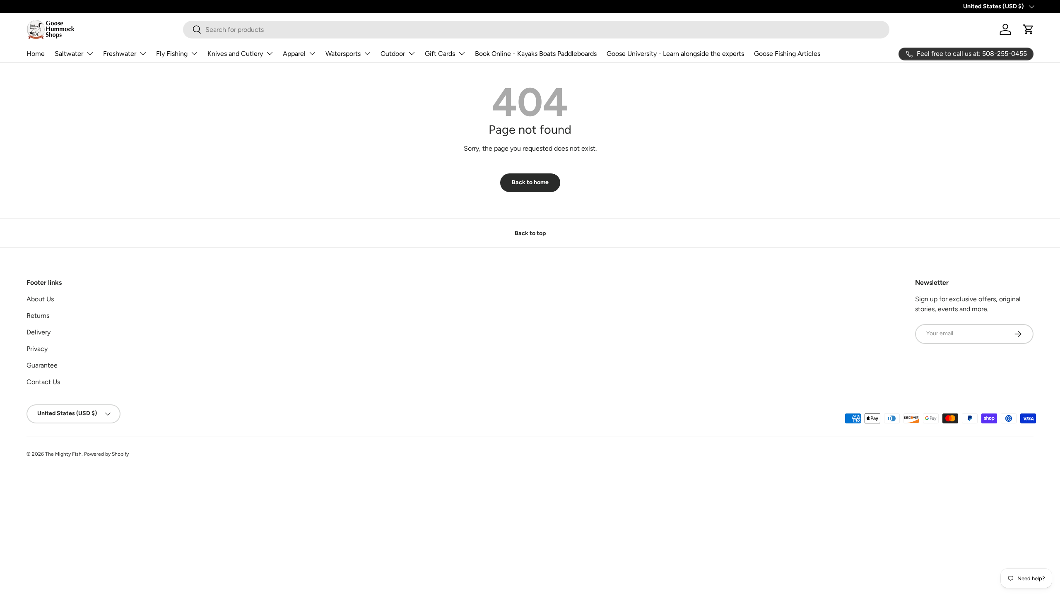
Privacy (37, 349)
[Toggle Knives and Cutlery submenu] (270, 53)
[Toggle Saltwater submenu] (90, 53)
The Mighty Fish (63, 454)
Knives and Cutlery (235, 54)
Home (35, 54)
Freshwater (119, 54)
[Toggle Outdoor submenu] (412, 53)
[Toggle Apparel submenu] (312, 53)
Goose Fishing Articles (787, 54)
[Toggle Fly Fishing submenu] (194, 53)
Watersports (343, 54)
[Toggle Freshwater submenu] (143, 53)
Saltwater (69, 54)
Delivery (38, 332)
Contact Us (43, 382)
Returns (37, 316)
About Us (40, 299)
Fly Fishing (172, 54)
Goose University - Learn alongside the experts (675, 54)
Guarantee (42, 365)
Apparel (294, 54)
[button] (1028, 29)
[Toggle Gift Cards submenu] (462, 53)
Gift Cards (440, 54)
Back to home (530, 182)
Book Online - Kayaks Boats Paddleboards (536, 54)
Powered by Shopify (106, 454)
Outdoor (393, 54)
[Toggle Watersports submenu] (367, 53)
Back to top (530, 233)
